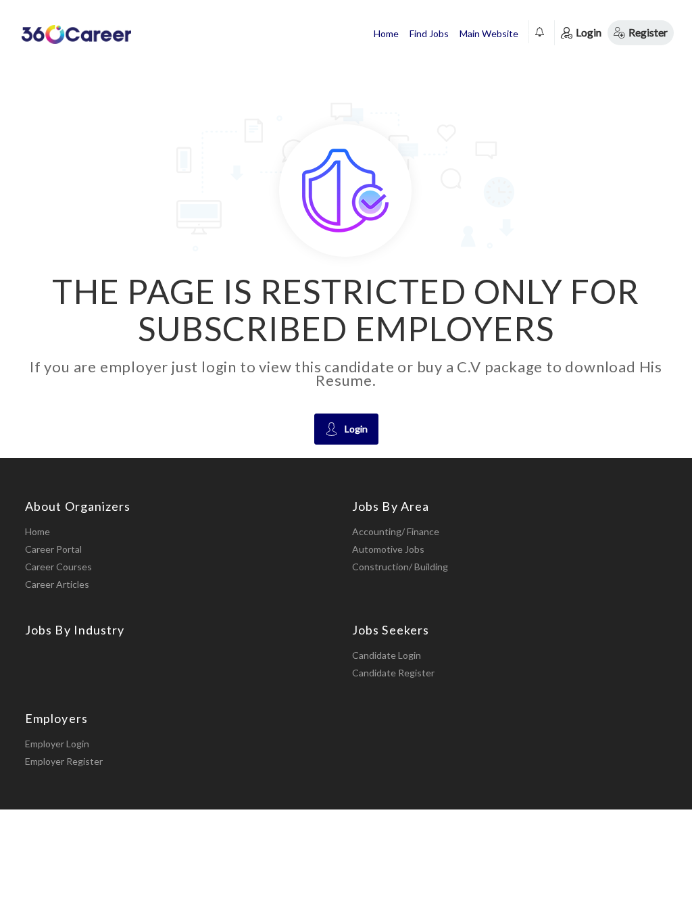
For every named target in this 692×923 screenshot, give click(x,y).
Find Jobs (429, 33)
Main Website (489, 33)
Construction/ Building (400, 566)
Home (386, 33)
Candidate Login (386, 655)
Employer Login (57, 743)
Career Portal (53, 549)
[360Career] (76, 34)
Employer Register (64, 761)
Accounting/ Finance (395, 531)
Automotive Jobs (388, 549)
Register (648, 32)
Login (588, 32)
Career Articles (57, 584)
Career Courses (58, 566)
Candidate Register (393, 672)
